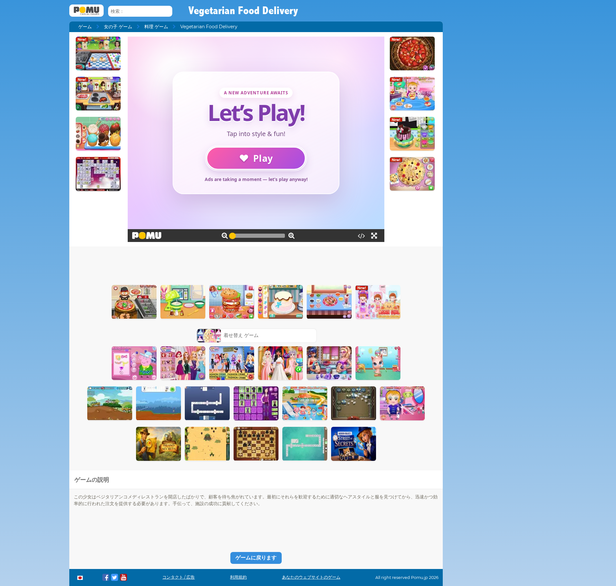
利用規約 (238, 577)
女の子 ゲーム (118, 27)
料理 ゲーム (156, 27)
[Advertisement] (256, 264)
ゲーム (85, 27)
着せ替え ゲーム (241, 335)
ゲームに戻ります (256, 558)
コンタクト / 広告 (178, 577)
